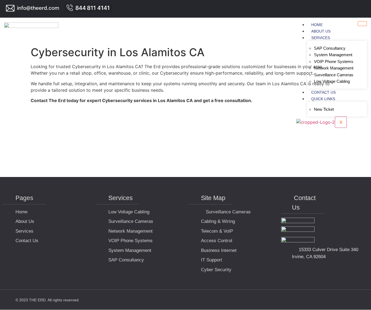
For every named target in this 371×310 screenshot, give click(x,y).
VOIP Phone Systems (333, 61)
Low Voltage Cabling (332, 81)
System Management (333, 54)
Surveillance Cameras (333, 74)
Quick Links (323, 99)
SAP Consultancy (329, 48)
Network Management (333, 68)
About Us (321, 31)
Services (320, 38)
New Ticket (324, 109)
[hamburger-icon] (362, 23)
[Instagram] (363, 9)
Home (317, 25)
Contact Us (323, 92)
